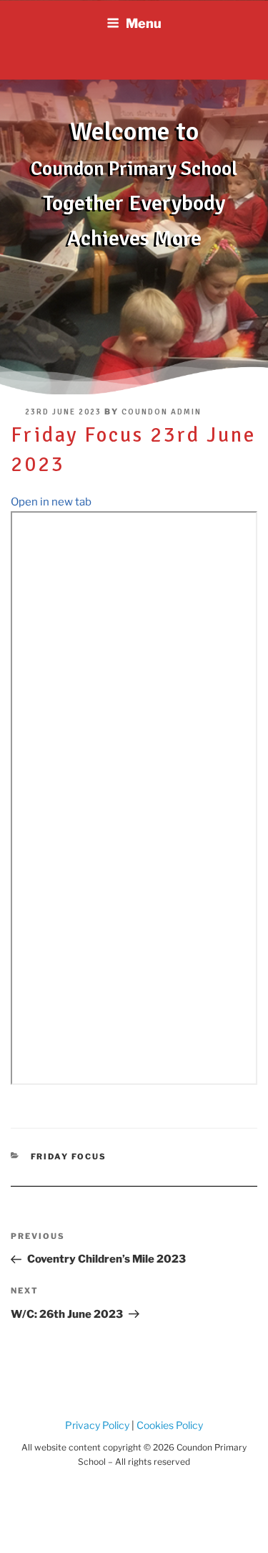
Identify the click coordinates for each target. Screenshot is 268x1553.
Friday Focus (69, 1156)
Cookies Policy (168, 1425)
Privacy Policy (97, 1425)
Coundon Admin (161, 412)
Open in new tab (51, 501)
